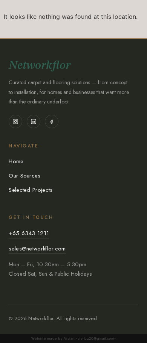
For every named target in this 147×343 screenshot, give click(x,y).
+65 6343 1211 (29, 233)
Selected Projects (30, 190)
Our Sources (24, 176)
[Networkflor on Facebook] (51, 121)
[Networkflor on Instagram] (15, 121)
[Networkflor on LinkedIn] (33, 121)
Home (16, 161)
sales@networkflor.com (37, 248)
